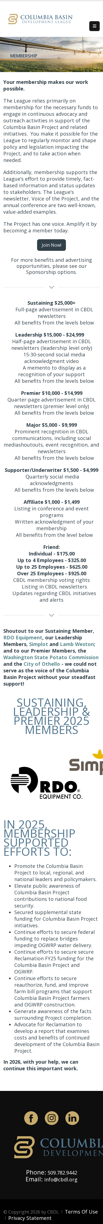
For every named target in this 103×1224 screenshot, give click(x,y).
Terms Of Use (81, 1212)
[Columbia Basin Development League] (41, 18)
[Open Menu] (94, 26)
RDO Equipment (22, 637)
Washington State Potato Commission (51, 657)
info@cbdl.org (60, 1179)
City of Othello (42, 664)
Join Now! (51, 245)
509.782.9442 (62, 1172)
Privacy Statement (30, 1218)
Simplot (38, 644)
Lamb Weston (77, 644)
